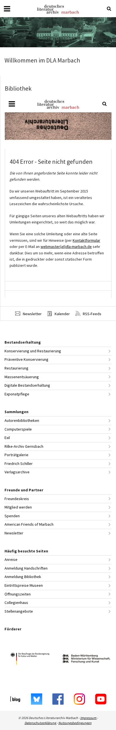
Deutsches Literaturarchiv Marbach (58, 9)
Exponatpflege (17, 394)
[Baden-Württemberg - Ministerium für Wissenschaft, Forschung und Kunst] (86, 659)
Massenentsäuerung (22, 376)
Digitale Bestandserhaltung (27, 385)
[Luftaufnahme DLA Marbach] (58, 32)
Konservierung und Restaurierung (33, 350)
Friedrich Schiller (19, 463)
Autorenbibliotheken (22, 420)
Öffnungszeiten (18, 594)
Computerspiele (18, 429)
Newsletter (32, 313)
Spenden (12, 515)
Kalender (62, 313)
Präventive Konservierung (26, 359)
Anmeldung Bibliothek (23, 576)
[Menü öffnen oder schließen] (7, 9)
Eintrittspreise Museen (24, 585)
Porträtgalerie (16, 454)
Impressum (88, 718)
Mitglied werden (18, 507)
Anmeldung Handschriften (26, 568)
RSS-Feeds (91, 313)
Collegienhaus (16, 602)
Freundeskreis (17, 498)
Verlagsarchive (17, 471)
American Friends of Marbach (29, 524)
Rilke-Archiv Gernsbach (24, 446)
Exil (7, 437)
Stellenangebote (19, 611)
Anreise (11, 559)
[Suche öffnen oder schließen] (109, 9)
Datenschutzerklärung (40, 723)
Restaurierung (16, 368)
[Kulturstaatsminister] (30, 659)
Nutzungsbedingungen (75, 723)
